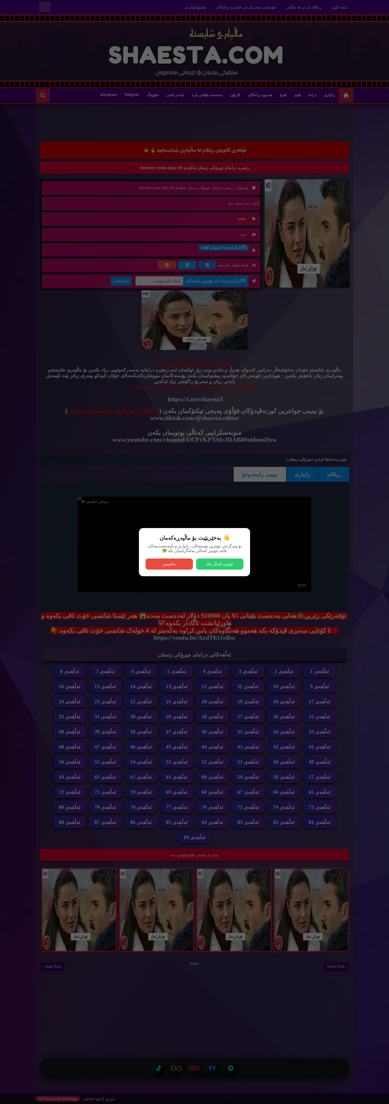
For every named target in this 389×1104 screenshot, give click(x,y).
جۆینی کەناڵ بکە (219, 564)
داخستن (169, 564)
